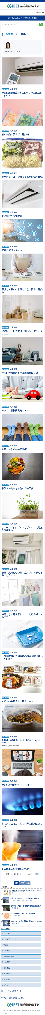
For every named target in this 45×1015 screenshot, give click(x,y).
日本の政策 (6, 973)
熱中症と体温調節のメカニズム (24, 891)
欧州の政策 (6, 962)
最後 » (37, 874)
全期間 (27, 883)
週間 (16, 883)
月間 (22, 883)
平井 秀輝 (15, 908)
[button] (38, 12)
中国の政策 (6, 979)
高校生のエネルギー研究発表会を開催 (22, 18)
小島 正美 (17, 915)
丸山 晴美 (20, 34)
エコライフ (6, 985)
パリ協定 (5, 945)
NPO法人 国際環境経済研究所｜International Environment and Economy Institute (22, 6)
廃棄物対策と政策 (8, 956)
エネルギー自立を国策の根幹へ (22, 921)
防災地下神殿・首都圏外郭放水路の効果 (26, 906)
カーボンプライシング (10, 939)
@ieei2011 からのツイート (11, 991)
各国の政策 (6, 951)
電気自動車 (6, 933)
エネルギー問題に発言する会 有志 (21, 900)
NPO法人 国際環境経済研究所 (12, 998)
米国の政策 (6, 968)
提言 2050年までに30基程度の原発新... (25, 898)
